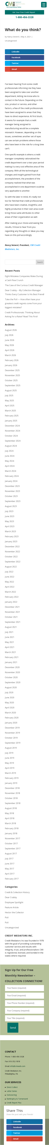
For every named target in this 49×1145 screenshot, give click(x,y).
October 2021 (11, 617)
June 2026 (9, 340)
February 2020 (11, 717)
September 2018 (12, 803)
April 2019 (9, 768)
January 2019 (11, 783)
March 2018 (10, 823)
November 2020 (12, 672)
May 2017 (9, 868)
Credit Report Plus (14, 1102)
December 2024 (12, 425)
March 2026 (10, 355)
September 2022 (12, 561)
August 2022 (11, 566)
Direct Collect (12, 1087)
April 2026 (9, 350)
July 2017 (9, 858)
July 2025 (9, 395)
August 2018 (11, 808)
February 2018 (11, 828)
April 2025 (9, 405)
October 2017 (11, 843)
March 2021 (10, 652)
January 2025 (11, 420)
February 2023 (11, 536)
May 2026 (9, 345)
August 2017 (11, 853)
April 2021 (9, 647)
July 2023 (9, 511)
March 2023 (10, 531)
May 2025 (9, 400)
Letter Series (12, 1091)
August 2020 (11, 687)
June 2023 (9, 516)
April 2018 (9, 818)
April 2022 (9, 586)
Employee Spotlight (14, 902)
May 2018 (9, 813)
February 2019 (11, 778)
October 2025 (11, 380)
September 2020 (12, 682)
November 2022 (12, 551)
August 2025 (11, 390)
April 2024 (9, 466)
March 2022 (10, 591)
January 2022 (11, 601)
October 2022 (11, 556)
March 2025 (10, 410)
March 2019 (10, 773)
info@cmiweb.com (17, 1066)
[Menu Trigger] (44, 4)
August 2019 (11, 747)
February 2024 (11, 476)
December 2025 (12, 370)
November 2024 (12, 430)
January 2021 (11, 662)
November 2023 (12, 491)
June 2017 (9, 863)
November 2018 (12, 793)
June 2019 (9, 758)
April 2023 (9, 526)
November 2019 (12, 732)
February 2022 (11, 596)
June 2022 (9, 576)
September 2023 (12, 501)
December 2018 (12, 788)
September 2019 (12, 742)
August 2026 (11, 330)
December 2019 (12, 727)
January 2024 (11, 481)
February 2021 (11, 657)
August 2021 (11, 627)
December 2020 (12, 667)
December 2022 (12, 546)
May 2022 (9, 581)
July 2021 (9, 632)
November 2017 (12, 838)
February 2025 (11, 415)
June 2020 (9, 697)
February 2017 (11, 878)
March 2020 (10, 712)
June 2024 (9, 456)
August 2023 (11, 506)
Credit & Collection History (17, 892)
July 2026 (9, 335)
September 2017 (12, 848)
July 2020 (9, 692)
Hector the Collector (14, 912)
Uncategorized (11, 41)
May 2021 (9, 642)
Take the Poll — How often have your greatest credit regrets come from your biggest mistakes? (23, 303)
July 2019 (9, 753)
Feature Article (12, 907)
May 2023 (9, 521)
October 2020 (11, 677)
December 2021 (12, 607)
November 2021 (12, 612)
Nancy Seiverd (13, 36)
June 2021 (9, 637)
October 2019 (11, 737)
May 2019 (9, 763)
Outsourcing (12, 1095)
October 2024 (11, 435)
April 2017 (9, 873)
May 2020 (9, 702)
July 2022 (9, 571)
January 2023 (11, 541)
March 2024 (10, 471)
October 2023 (11, 496)
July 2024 (9, 450)
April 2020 (9, 707)
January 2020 (11, 722)
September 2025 (12, 385)
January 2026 (11, 365)
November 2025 (12, 375)
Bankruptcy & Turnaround (17, 1099)
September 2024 (12, 440)
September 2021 (12, 622)
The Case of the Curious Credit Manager (24, 285)
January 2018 (11, 833)
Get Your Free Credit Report (24, 12)
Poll (6, 917)
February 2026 (11, 360)
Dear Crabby (11, 897)
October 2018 (11, 798)
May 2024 (9, 461)
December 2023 (12, 486)
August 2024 (11, 445)
